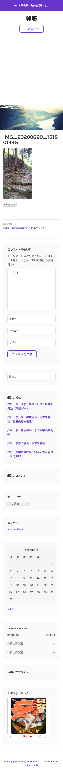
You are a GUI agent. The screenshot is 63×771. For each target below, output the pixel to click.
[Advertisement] (31, 71)
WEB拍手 (10, 205)
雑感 (31, 18)
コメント (14, 272)
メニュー (33, 28)
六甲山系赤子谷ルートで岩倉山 (26, 443)
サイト (12, 342)
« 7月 (10, 609)
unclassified (15, 529)
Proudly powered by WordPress (21, 761)
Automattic (33, 765)
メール (13, 330)
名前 (12, 319)
